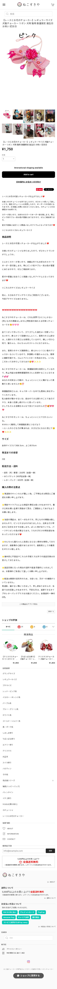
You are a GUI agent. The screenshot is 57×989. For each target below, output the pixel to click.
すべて (8, 627)
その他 (5, 775)
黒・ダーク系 (8, 727)
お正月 (5, 757)
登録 (50, 851)
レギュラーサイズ (10, 679)
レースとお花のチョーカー (13, 816)
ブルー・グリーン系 (10, 709)
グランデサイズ (9, 674)
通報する (51, 611)
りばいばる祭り (9, 739)
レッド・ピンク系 (10, 691)
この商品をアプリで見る (28, 604)
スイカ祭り (7, 763)
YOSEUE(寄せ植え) (10, 804)
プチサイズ (7, 685)
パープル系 (7, 703)
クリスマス (7, 751)
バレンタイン (8, 792)
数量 (3, 155)
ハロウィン (7, 769)
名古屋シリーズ (9, 780)
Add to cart (28, 174)
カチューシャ (8, 810)
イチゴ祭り (7, 798)
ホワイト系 (7, 715)
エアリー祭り (8, 745)
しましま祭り (8, 733)
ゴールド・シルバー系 (11, 721)
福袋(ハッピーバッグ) (11, 786)
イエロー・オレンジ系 (11, 697)
